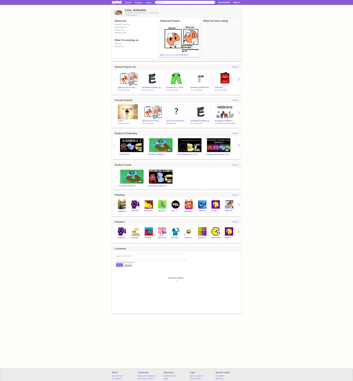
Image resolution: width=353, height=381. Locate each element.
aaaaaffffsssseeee (135, 237)
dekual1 (214, 210)
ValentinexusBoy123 (175, 237)
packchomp (172, 123)
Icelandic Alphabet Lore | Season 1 (218, 154)
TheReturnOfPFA (202, 210)
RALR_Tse (162, 237)
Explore (138, 2)
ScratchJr (219, 378)
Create (128, 2)
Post (119, 265)
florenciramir (189, 211)
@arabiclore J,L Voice (174, 87)
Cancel (128, 265)
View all (235, 66)
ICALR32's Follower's (156, 154)
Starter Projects (170, 375)
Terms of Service (196, 375)
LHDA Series (124, 154)
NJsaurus (202, 237)
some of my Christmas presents (176, 121)
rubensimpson (162, 210)
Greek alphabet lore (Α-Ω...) (187, 154)
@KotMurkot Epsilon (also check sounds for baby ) (152, 87)
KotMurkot (122, 211)
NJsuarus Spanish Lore (157, 186)
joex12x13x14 (124, 123)
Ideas (148, 2)
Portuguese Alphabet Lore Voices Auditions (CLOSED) (225, 121)
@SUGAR (219, 87)
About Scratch (117, 375)
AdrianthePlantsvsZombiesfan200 (228, 123)
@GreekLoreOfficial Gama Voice (201, 87)
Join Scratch (224, 2)
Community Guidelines (147, 375)
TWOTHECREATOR (229, 210)
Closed (120, 121)
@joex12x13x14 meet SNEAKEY (174, 54)
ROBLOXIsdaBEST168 (135, 210)
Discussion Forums (145, 378)
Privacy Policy (195, 378)
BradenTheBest (149, 210)
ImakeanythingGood (189, 237)
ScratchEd (220, 375)
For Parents (116, 378)
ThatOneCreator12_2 (149, 237)
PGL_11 (174, 210)
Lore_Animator (125, 90)
